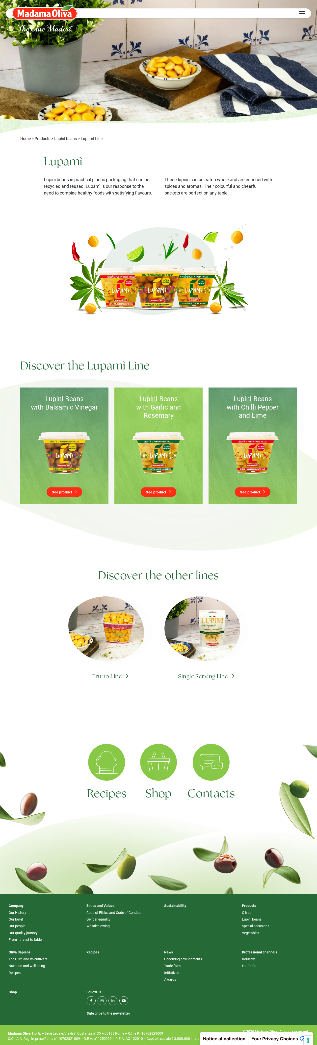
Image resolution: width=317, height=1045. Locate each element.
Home (25, 138)
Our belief (16, 919)
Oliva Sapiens (19, 952)
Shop (158, 794)
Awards (170, 979)
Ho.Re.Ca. (250, 965)
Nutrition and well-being (27, 965)
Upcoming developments (183, 959)
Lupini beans (65, 138)
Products (42, 138)
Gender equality (98, 919)
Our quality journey (23, 932)
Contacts (211, 794)
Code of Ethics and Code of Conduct (114, 912)
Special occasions (255, 925)
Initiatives (171, 972)
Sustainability (175, 905)
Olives (246, 912)
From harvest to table (25, 939)
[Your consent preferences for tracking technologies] (308, 1040)
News (168, 952)
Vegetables (250, 932)
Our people (17, 925)
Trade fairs (172, 965)
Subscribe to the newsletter (108, 1013)
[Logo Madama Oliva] (45, 12)
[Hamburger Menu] (302, 13)
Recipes (106, 794)
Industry (248, 959)
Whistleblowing (98, 925)
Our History (17, 912)
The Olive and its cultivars (28, 959)
